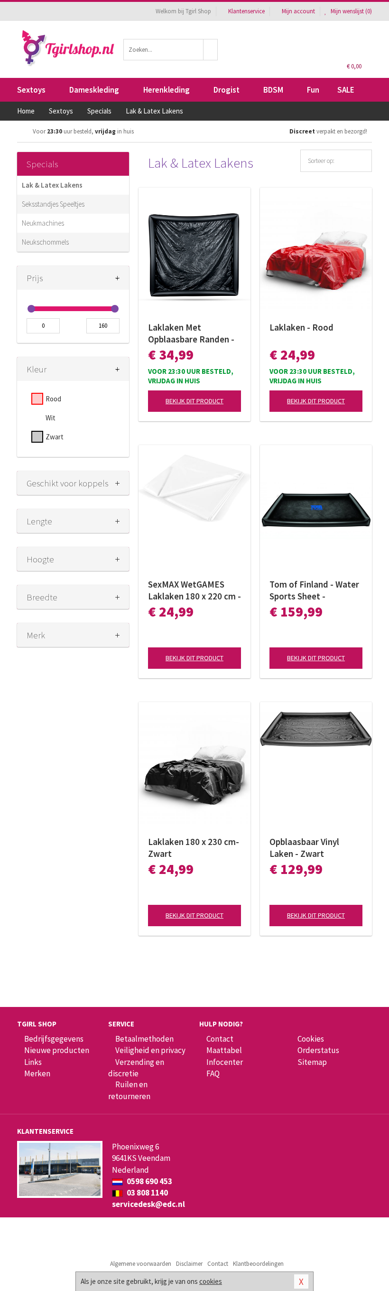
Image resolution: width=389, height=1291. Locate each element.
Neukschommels (45, 242)
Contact (219, 1039)
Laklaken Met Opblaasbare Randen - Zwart (191, 333)
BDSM (273, 90)
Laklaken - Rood (301, 327)
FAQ (213, 1073)
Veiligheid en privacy (150, 1050)
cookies (210, 1281)
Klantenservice (246, 11)
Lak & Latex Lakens (52, 185)
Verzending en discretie (136, 1068)
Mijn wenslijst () (350, 11)
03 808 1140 (146, 1192)
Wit (51, 417)
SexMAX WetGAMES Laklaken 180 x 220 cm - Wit (194, 590)
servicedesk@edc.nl (148, 1204)
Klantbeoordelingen (258, 1264)
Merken (37, 1073)
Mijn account (298, 11)
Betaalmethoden (144, 1039)
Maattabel (224, 1050)
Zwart (55, 436)
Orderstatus (318, 1050)
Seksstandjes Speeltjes (53, 204)
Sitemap (312, 1062)
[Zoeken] (211, 49)
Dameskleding (94, 90)
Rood (53, 398)
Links (33, 1062)
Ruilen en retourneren (129, 1090)
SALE (345, 90)
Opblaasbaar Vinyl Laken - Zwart (304, 847)
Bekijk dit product (194, 401)
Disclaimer (189, 1264)
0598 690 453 (148, 1181)
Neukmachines (43, 223)
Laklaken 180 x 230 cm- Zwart (193, 847)
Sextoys (31, 90)
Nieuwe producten (56, 1050)
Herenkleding (166, 90)
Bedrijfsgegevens (53, 1039)
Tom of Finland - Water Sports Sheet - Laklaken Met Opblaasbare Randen (314, 590)
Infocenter (224, 1062)
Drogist (226, 90)
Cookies (310, 1039)
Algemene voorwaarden (140, 1264)
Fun (313, 90)
